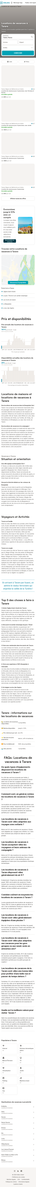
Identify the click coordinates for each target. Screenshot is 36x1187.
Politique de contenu (11, 1181)
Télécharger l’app (18, 2)
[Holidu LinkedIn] (18, 1171)
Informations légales (24, 1181)
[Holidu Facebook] (21, 1171)
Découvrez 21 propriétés (18, 282)
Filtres (27, 61)
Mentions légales (11, 1179)
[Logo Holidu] (5, 2)
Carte (10, 61)
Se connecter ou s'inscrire (9, 240)
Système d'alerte (18, 1184)
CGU (18, 1179)
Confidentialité (25, 1179)
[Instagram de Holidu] (14, 1171)
